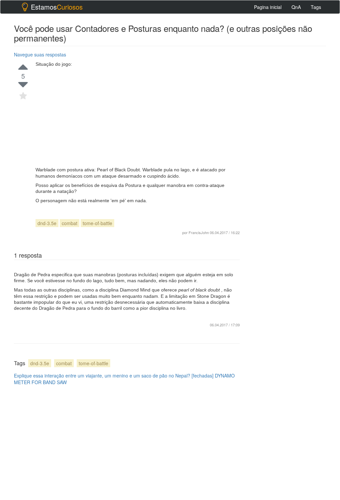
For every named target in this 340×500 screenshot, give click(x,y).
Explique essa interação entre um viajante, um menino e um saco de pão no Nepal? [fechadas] (113, 375)
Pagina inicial (268, 7)
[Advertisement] (138, 116)
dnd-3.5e (47, 223)
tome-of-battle (97, 223)
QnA (296, 7)
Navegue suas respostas (40, 54)
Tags (316, 7)
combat (69, 223)
